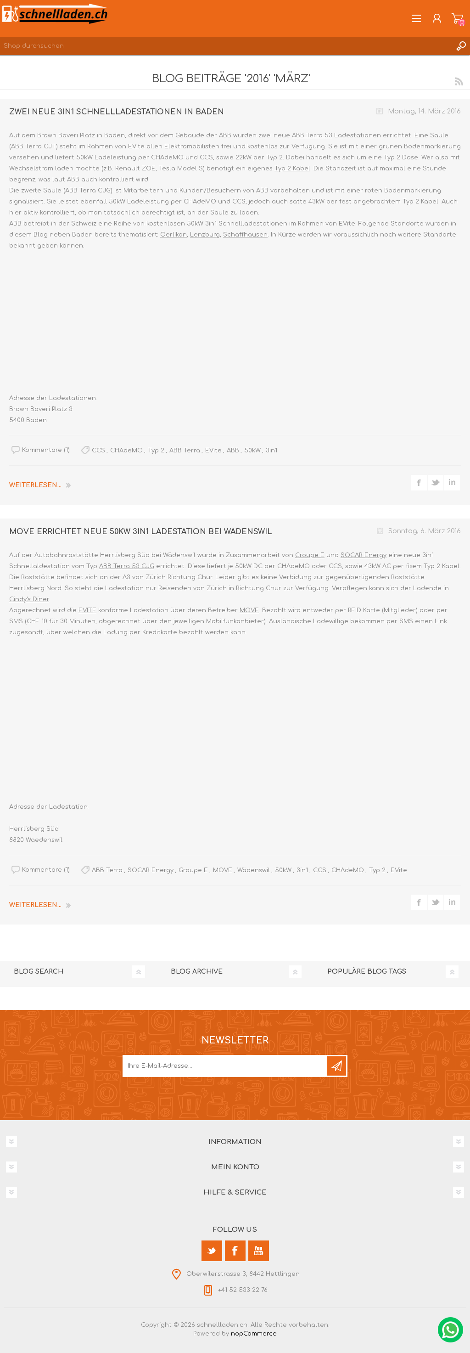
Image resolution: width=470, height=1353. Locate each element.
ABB (233, 450)
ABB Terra (184, 450)
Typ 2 (156, 450)
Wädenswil (253, 870)
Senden (336, 1066)
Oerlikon (173, 234)
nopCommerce (254, 1333)
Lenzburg (205, 234)
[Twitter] (211, 1250)
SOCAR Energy (363, 555)
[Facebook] (235, 1250)
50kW (252, 450)
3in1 (271, 450)
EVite (136, 146)
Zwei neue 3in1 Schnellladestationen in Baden (116, 112)
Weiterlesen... (35, 485)
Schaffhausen (245, 234)
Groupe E (310, 555)
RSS (459, 81)
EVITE (87, 610)
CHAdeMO (126, 450)
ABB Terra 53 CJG (126, 566)
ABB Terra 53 (312, 135)
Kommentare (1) (46, 450)
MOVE (249, 610)
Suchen (461, 46)
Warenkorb (457, 18)
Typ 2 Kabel (292, 168)
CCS (98, 450)
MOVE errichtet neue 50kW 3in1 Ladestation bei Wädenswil (140, 532)
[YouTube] (258, 1250)
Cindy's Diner (29, 599)
